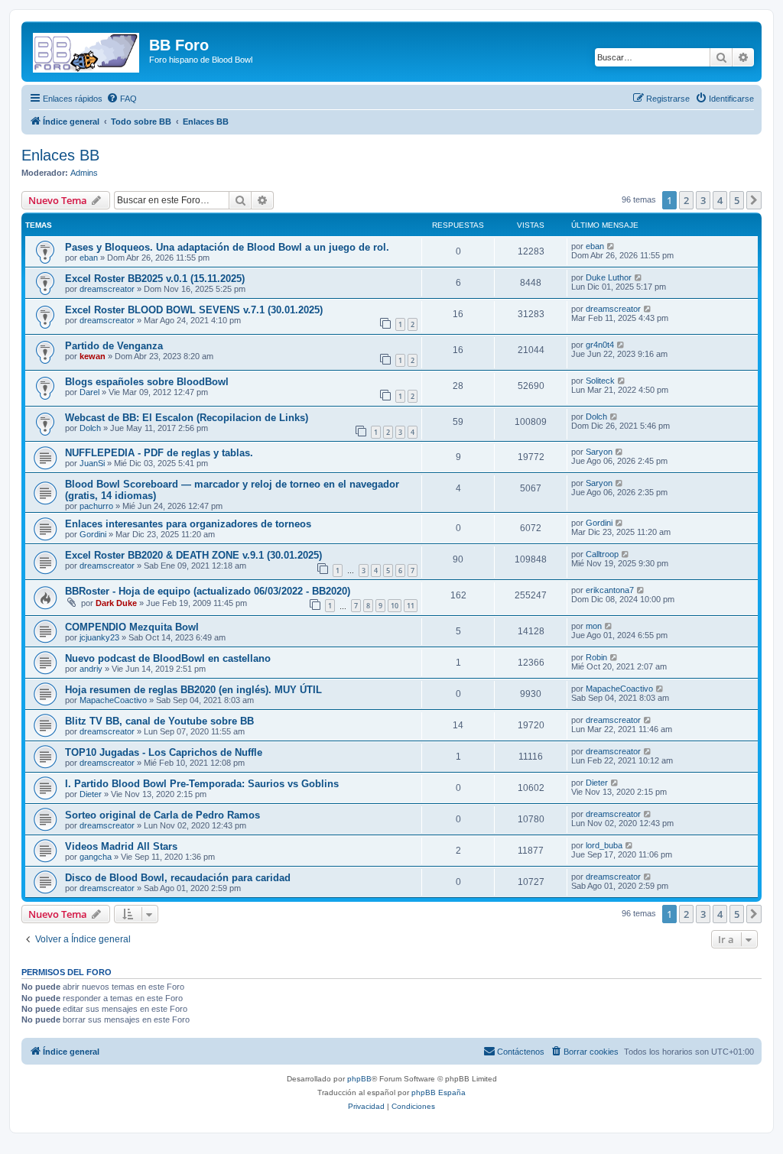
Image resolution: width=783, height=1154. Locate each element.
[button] (754, 200)
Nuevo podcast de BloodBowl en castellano (168, 658)
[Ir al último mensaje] (611, 246)
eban (89, 257)
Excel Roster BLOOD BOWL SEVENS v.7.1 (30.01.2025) (194, 310)
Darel (89, 392)
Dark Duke (116, 603)
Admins (84, 172)
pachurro (96, 506)
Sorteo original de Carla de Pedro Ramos (162, 815)
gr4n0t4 (600, 344)
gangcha (96, 856)
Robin (596, 657)
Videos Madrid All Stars (121, 846)
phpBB (359, 1079)
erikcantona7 (610, 590)
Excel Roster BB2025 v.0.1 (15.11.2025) (155, 278)
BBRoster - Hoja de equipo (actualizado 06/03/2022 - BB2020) (207, 591)
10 (394, 606)
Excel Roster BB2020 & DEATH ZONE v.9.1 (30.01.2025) (193, 555)
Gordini (93, 534)
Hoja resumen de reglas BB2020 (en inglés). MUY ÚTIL (193, 689)
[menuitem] (121, 98)
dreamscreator (107, 288)
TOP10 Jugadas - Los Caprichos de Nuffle (163, 752)
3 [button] (703, 200)
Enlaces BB (60, 155)
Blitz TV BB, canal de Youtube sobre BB (159, 721)
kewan (93, 356)
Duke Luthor (609, 277)
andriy (91, 668)
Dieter (91, 794)
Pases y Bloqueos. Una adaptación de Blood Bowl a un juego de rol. (227, 247)
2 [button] (686, 200)
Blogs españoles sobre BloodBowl (147, 381)
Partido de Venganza (114, 346)
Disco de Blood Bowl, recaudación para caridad (178, 877)
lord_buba (604, 845)
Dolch (90, 428)
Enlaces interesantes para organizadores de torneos (188, 524)
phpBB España (438, 1092)
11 (410, 606)
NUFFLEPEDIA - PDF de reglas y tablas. (159, 453)
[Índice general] (87, 49)
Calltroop (602, 554)
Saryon (599, 451)
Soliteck (600, 380)
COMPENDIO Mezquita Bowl (132, 627)
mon (594, 625)
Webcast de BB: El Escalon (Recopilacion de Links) (186, 417)
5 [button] (736, 200)
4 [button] (720, 200)
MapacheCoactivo (113, 700)
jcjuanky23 (99, 637)
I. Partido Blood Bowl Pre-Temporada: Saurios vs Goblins (202, 783)
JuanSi (92, 463)
